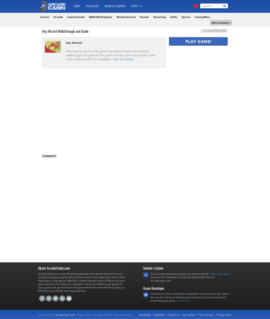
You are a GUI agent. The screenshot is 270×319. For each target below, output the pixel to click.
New (77, 6)
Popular (92, 6)
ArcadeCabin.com (65, 314)
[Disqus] (135, 209)
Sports (186, 17)
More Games (220, 22)
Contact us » (183, 300)
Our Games (189, 314)
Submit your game (220, 274)
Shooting (159, 17)
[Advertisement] (198, 71)
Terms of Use (206, 314)
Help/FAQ (159, 314)
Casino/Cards (76, 17)
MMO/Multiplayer (100, 17)
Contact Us (173, 314)
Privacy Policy (224, 314)
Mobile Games (115, 6)
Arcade (58, 17)
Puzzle (144, 17)
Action (44, 17)
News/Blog (144, 314)
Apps (135, 6)
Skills (173, 17)
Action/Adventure (214, 30)
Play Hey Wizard (123, 59)
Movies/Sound (126, 17)
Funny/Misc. (203, 17)
